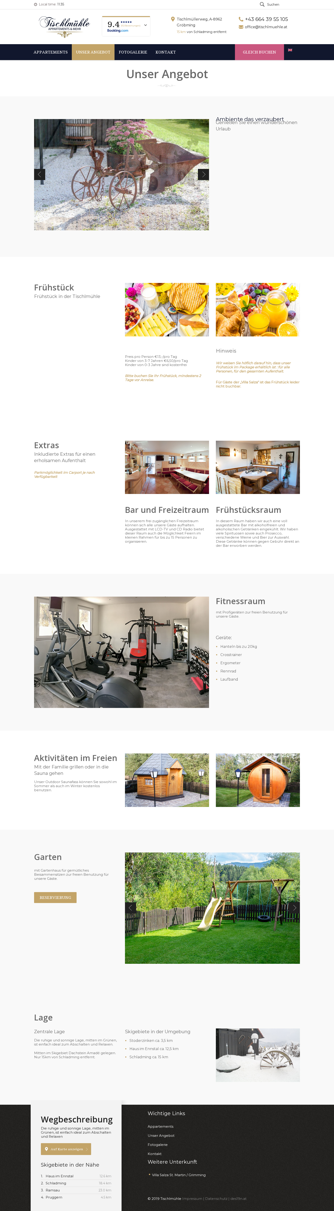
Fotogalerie (133, 52)
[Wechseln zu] (292, 50)
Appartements (51, 52)
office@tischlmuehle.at (266, 27)
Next (203, 174)
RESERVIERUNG (55, 897)
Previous (39, 174)
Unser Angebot (93, 52)
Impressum (192, 1198)
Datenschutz (216, 1198)
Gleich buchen (259, 52)
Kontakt (165, 52)
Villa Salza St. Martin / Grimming (179, 1175)
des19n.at (238, 1198)
